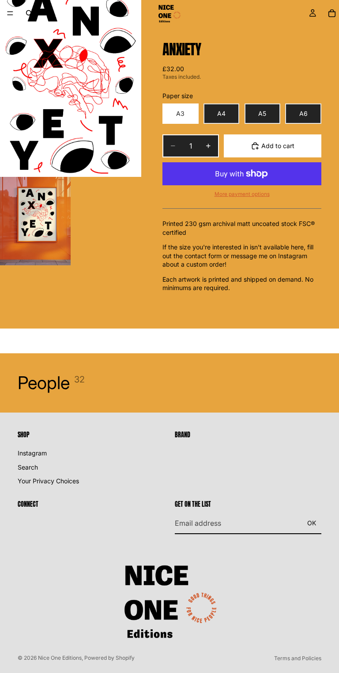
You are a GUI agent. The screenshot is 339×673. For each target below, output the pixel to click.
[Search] (29, 13)
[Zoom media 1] (70, 88)
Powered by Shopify (109, 657)
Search (28, 466)
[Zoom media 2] (35, 221)
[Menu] (10, 13)
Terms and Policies (297, 658)
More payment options (242, 194)
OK (311, 523)
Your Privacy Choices (48, 481)
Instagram (32, 453)
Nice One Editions (60, 657)
